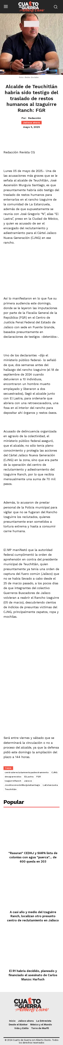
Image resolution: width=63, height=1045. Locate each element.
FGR (38, 776)
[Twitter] (26, 136)
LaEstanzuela (50, 785)
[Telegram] (42, 136)
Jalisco (28, 781)
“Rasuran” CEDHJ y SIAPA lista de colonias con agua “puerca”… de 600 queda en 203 (32, 857)
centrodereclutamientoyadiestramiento (27, 772)
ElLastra (29, 776)
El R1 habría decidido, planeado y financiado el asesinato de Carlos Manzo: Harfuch (33, 975)
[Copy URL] (50, 136)
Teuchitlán (10, 789)
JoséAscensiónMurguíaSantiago (22, 785)
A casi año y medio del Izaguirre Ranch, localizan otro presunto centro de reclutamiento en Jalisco (33, 916)
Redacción (34, 118)
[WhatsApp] (34, 136)
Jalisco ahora (31, 122)
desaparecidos (13, 776)
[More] (58, 136)
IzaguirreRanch (13, 781)
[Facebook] (18, 136)
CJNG (54, 772)
